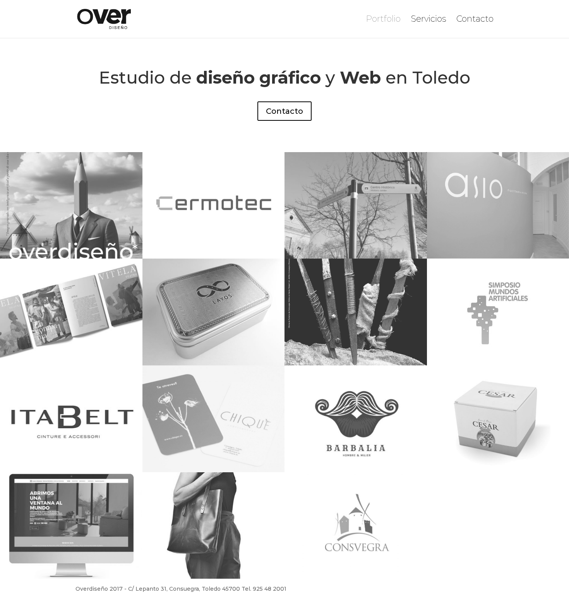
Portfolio (383, 20)
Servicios (428, 20)
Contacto (475, 20)
